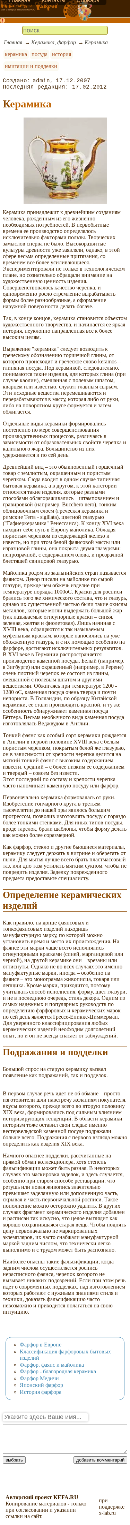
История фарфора (40, 1392)
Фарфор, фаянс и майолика (52, 1365)
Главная (13, 42)
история (61, 54)
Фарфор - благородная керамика (58, 1371)
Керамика (96, 42)
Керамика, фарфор (53, 42)
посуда (39, 54)
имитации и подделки (31, 66)
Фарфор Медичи (39, 1378)
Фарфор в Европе (40, 1344)
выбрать (14, 1460)
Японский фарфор (41, 1385)
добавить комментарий (100, 1460)
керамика (16, 54)
